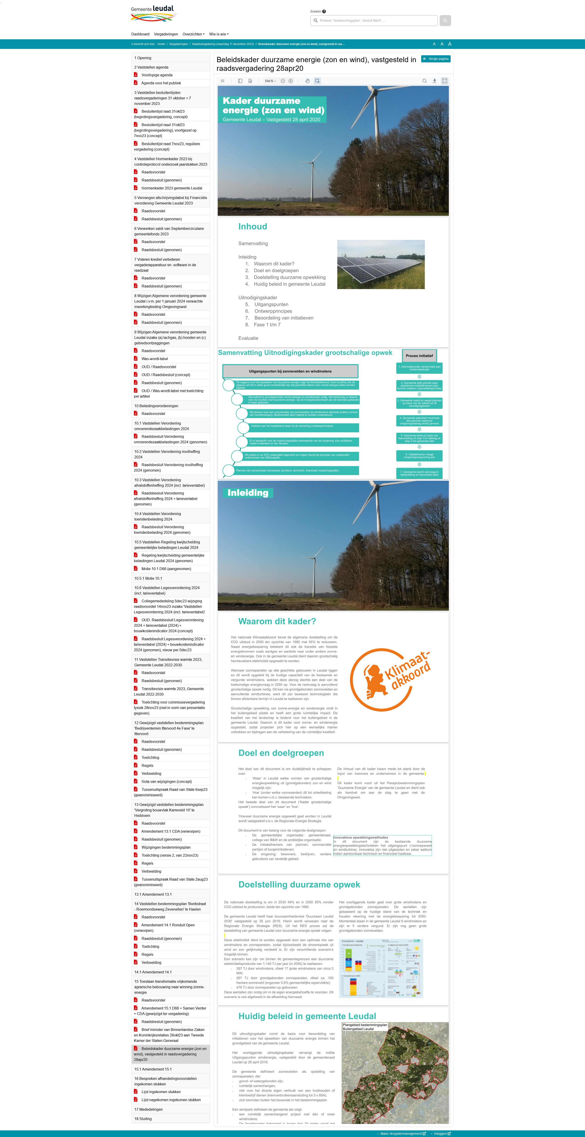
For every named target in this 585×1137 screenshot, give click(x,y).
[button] (445, 20)
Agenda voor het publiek (161, 83)
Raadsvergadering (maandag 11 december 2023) (223, 44)
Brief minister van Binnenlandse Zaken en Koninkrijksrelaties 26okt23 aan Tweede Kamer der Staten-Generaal (169, 1035)
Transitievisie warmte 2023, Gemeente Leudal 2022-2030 (169, 691)
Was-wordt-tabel (154, 359)
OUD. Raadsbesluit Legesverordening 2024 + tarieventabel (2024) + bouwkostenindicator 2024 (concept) (169, 625)
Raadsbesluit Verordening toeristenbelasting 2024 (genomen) (162, 529)
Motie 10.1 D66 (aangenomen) (166, 569)
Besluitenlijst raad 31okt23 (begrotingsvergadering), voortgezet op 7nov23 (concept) (165, 130)
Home (161, 44)
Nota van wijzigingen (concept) (166, 782)
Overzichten (192, 34)
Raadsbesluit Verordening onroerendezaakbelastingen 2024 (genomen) (170, 439)
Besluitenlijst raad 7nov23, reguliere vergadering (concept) (167, 146)
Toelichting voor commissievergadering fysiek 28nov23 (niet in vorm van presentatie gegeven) (169, 707)
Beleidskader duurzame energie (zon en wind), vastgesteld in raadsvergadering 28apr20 (170, 1054)
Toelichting (150, 758)
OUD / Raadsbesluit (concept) (165, 375)
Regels (147, 766)
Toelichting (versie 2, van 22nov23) (169, 855)
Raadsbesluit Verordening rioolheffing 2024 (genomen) (168, 467)
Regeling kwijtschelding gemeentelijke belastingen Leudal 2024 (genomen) (169, 558)
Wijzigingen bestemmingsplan (166, 847)
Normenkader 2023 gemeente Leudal (171, 188)
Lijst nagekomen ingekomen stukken (171, 1100)
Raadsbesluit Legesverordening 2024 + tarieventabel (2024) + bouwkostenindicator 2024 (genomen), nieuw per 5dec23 (170, 644)
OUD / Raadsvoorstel (158, 367)
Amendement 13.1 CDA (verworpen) (170, 831)
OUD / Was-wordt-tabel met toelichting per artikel (168, 393)
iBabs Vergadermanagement (401, 1133)
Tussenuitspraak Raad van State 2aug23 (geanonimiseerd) (171, 882)
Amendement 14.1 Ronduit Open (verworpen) (164, 927)
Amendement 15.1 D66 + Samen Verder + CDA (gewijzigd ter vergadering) (170, 1011)
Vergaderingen (166, 34)
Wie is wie (217, 34)
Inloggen (440, 1133)
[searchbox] (374, 20)
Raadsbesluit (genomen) (161, 180)
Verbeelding (151, 774)
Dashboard (140, 34)
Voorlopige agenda (157, 75)
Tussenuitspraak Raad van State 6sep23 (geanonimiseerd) (170, 792)
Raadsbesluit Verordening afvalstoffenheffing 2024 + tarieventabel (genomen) (165, 498)
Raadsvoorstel (153, 172)
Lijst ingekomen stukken (161, 1092)
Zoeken (315, 11)
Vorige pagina (438, 59)
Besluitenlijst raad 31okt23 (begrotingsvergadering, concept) (160, 114)
